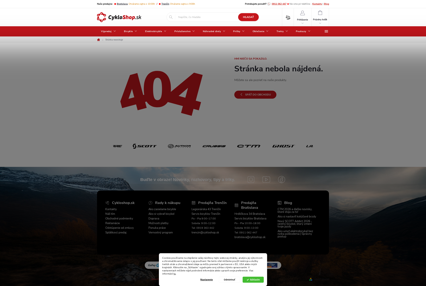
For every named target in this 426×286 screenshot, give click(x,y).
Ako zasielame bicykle (162, 209)
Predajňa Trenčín (212, 202)
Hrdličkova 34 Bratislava (249, 214)
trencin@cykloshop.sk (205, 232)
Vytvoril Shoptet (321, 279)
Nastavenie (206, 279)
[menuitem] (108, 31)
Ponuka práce (157, 228)
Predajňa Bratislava (249, 205)
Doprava (153, 218)
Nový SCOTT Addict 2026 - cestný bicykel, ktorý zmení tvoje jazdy (295, 224)
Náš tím (110, 214)
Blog (326, 3)
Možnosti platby (158, 223)
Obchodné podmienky (119, 218)
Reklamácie (112, 223)
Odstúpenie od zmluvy (119, 228)
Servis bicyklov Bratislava (250, 218)
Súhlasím (255, 279)
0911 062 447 (279, 3)
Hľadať (248, 17)
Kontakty (317, 3)
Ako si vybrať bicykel (161, 214)
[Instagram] (251, 179)
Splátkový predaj (115, 232)
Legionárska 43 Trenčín (206, 209)
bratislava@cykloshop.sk (250, 237)
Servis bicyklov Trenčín (206, 214)
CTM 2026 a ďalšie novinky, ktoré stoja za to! (295, 210)
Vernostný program (160, 232)
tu (175, 273)
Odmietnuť (229, 279)
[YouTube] (266, 179)
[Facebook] (281, 179)
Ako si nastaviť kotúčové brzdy (297, 216)
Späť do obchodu (258, 94)
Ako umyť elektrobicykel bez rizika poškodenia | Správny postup (295, 234)
